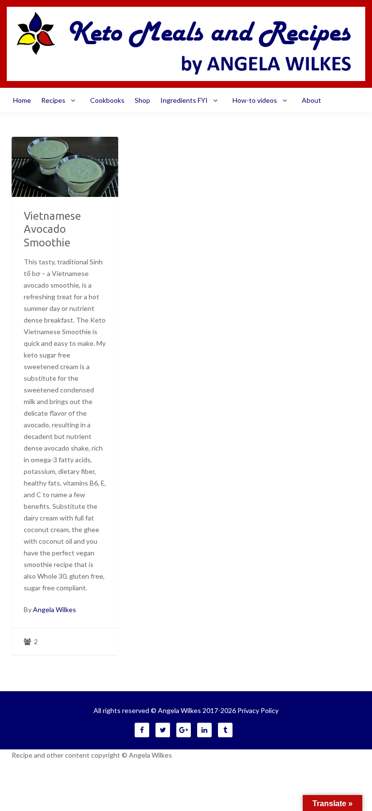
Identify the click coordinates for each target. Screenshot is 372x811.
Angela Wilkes (54, 609)
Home (22, 100)
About (311, 100)
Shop (142, 100)
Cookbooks (107, 100)
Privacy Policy (258, 710)
